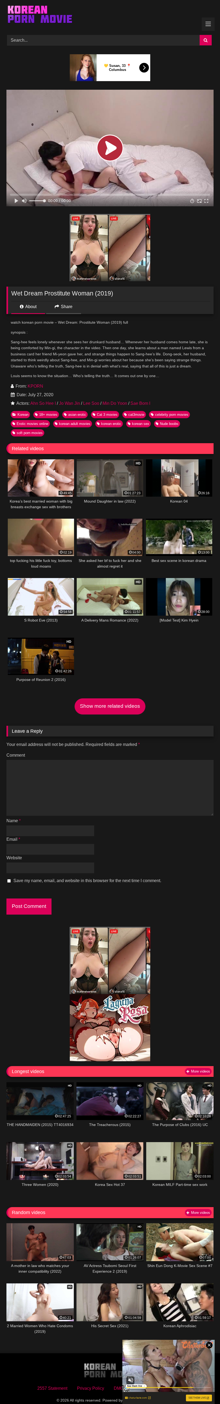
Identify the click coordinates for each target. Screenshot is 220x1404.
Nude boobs (169, 424)
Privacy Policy (90, 1388)
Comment (15, 755)
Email (13, 839)
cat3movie (136, 415)
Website (14, 858)
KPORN (35, 386)
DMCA (120, 1388)
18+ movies (48, 415)
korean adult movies (74, 424)
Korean (22, 415)
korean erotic (111, 424)
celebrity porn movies (171, 415)
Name (13, 820)
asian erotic (77, 415)
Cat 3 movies (107, 415)
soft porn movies (30, 433)
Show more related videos (110, 706)
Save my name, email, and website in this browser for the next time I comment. (87, 880)
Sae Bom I (140, 403)
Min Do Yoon (114, 403)
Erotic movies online (32, 424)
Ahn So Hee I (43, 403)
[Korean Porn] (110, 15)
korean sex (140, 424)
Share (66, 306)
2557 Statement (52, 1388)
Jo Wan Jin (69, 403)
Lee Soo (91, 403)
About (30, 306)
